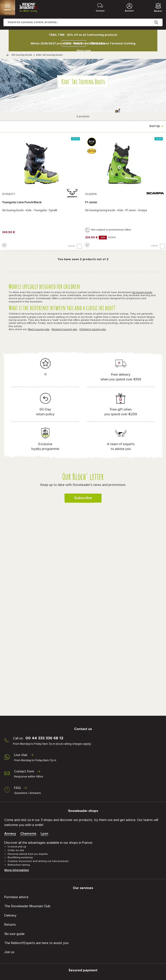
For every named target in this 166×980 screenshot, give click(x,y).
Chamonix (28, 833)
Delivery (10, 915)
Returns (10, 924)
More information (16, 870)
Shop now (84, 50)
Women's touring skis (64, 329)
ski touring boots (142, 292)
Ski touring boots (21, 55)
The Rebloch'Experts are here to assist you (36, 943)
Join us (9, 952)
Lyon (44, 833)
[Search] (159, 19)
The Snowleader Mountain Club (27, 906)
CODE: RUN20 (73, 43)
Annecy (10, 833)
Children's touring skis (92, 329)
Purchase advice (16, 897)
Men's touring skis (38, 329)
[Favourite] (4, 245)
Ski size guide (14, 934)
